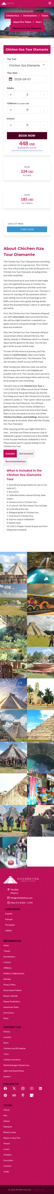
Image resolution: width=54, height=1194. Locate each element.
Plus (5, 1115)
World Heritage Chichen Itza (16, 1065)
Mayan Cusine (9, 1132)
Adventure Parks (11, 1007)
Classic (6, 1110)
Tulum (44, 15)
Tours (38, 21)
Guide (6, 1171)
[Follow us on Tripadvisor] (15, 1096)
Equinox (7, 1076)
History (6, 1031)
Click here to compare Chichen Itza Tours (27, 150)
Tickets (6, 951)
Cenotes (7, 1166)
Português (10, 925)
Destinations (30, 15)
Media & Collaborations (13, 973)
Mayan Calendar (10, 996)
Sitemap (7, 979)
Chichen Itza (12, 15)
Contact (7, 962)
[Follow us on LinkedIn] (42, 1090)
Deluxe (6, 1121)
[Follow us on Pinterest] (6, 1096)
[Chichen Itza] (8, 3)
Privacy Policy (9, 984)
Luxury (6, 1149)
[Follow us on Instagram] (24, 1090)
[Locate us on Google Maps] (24, 1096)
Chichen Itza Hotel (11, 1059)
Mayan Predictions (11, 1001)
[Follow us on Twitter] (15, 1090)
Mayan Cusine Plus (11, 1138)
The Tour (12, 59)
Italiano (8, 930)
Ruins (5, 1043)
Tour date (12, 72)
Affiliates (7, 968)
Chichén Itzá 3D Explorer (14, 1048)
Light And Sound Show (13, 1071)
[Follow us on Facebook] (6, 1090)
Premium (7, 1154)
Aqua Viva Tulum (22, 21)
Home (6, 945)
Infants (11, 118)
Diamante (7, 1126)
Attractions (8, 1012)
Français (9, 919)
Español (8, 913)
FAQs (5, 1018)
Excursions (8, 1160)
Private (6, 1143)
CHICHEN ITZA (12, 1027)
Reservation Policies (12, 990)
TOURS (7, 1105)
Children (18, 103)
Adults (10, 88)
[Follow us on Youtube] (33, 1090)
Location (7, 1037)
